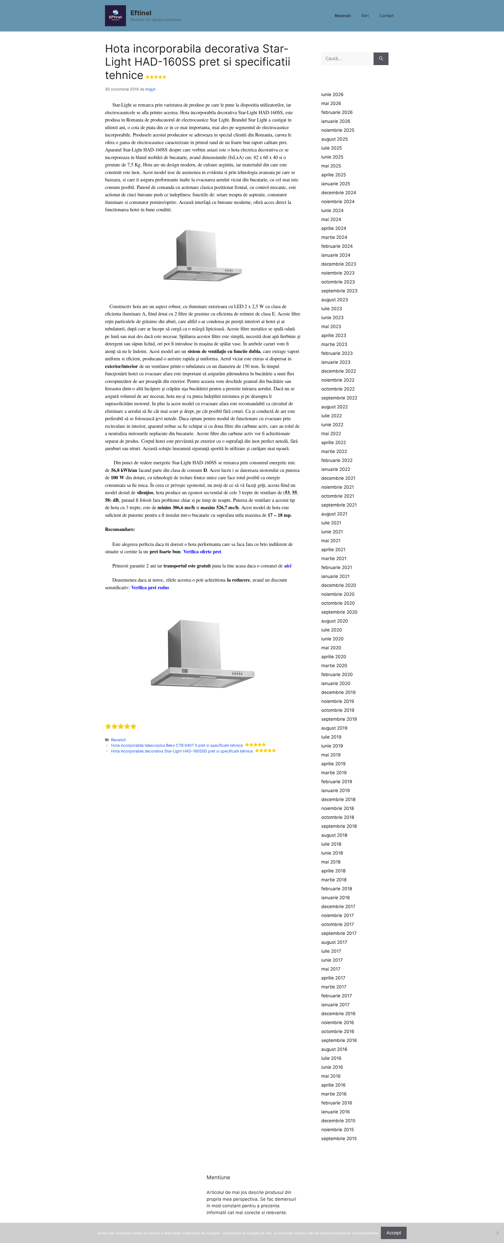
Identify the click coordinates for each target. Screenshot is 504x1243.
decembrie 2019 (338, 692)
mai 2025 (331, 165)
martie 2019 (334, 772)
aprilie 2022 (333, 442)
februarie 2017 (336, 995)
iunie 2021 (332, 531)
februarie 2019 (336, 781)
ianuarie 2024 (335, 255)
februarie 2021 (336, 567)
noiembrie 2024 (338, 201)
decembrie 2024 (338, 192)
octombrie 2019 (337, 710)
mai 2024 (331, 219)
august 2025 (334, 139)
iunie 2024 (332, 210)
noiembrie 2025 (337, 130)
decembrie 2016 (338, 1013)
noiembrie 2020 (338, 594)
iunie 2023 (332, 317)
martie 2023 (334, 344)
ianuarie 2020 (335, 683)
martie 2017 (333, 986)
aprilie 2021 (333, 549)
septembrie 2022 (339, 398)
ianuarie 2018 (335, 897)
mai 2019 (331, 754)
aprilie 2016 (333, 1085)
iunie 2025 (332, 157)
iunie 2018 (332, 853)
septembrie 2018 (339, 826)
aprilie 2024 (333, 228)
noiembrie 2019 (337, 701)
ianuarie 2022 (335, 469)
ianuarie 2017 (335, 1004)
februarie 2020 (337, 674)
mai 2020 (331, 647)
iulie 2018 (331, 844)
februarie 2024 (337, 246)
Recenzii (343, 15)
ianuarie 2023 (335, 362)
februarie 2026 (337, 112)
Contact (386, 15)
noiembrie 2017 (337, 915)
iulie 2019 (331, 737)
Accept (393, 1232)
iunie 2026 (332, 94)
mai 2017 (330, 969)
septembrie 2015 (339, 1138)
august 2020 (334, 621)
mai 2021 (330, 540)
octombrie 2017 (337, 924)
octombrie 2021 (337, 496)
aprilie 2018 (333, 870)
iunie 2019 (332, 746)
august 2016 (334, 1049)
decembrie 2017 (338, 906)
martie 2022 (334, 451)
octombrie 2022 (338, 389)
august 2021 (334, 514)
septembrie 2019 (339, 719)
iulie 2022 (331, 415)
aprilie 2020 (333, 656)
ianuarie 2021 (335, 576)
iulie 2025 (331, 148)
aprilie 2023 (333, 335)
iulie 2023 (331, 308)
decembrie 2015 (338, 1120)
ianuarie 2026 (335, 121)
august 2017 (334, 942)
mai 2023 (331, 326)
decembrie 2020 (338, 585)
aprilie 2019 (333, 763)
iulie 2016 (331, 1058)
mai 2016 (331, 1076)
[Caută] (381, 58)
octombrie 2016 (337, 1031)
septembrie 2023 (339, 290)
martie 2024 (334, 237)
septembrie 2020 (339, 612)
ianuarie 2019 (335, 790)
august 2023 (334, 299)
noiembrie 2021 (337, 487)
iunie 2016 (332, 1067)
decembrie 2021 (338, 478)
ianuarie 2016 (335, 1111)
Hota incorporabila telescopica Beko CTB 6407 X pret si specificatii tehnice (177, 745)
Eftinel (140, 13)
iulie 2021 (331, 522)
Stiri (365, 15)
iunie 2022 (332, 424)
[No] (497, 1232)
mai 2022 (331, 433)
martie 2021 (333, 558)
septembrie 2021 (339, 505)
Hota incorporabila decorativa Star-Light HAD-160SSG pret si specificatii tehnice (182, 751)
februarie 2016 (336, 1102)
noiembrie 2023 (338, 273)
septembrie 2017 (339, 933)
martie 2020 (334, 665)
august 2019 (334, 728)
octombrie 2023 (338, 282)
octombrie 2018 (337, 817)
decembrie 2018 (338, 799)
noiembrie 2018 (337, 808)
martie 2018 (333, 879)
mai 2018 (330, 862)
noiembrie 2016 (337, 1022)
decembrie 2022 (338, 371)
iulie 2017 (331, 951)
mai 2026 (331, 103)
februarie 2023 (337, 353)
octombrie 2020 (338, 603)
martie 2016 (334, 1094)
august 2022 (334, 406)
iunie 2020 (332, 638)
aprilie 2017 (333, 978)
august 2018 (334, 835)
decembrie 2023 (338, 264)
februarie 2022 (337, 460)
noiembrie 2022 (337, 380)
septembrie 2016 (339, 1040)
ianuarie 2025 (335, 183)
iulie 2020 (331, 630)
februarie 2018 (336, 888)
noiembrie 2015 (337, 1129)
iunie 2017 (332, 960)
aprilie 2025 (333, 174)
